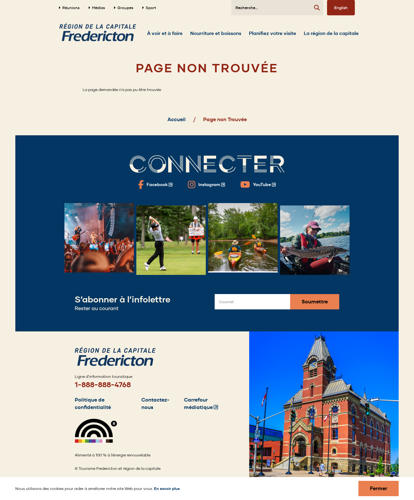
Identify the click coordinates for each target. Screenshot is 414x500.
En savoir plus (167, 488)
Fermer (378, 488)
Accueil (176, 119)
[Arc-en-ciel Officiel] (96, 441)
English (341, 7)
